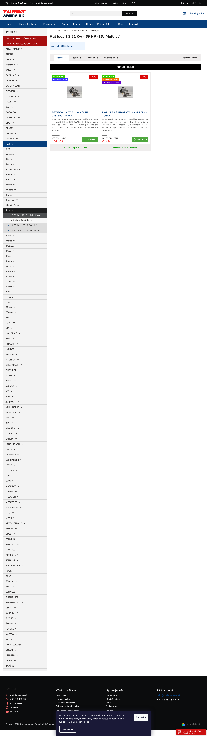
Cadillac (11, 75)
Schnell (10, 591)
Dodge (9, 133)
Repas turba (111, 695)
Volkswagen (13, 644)
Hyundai (10, 359)
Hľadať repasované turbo (23, 43)
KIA (7, 423)
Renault (10, 560)
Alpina (9, 54)
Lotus (9, 465)
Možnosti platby (119, 3)
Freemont (11, 200)
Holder (10, 349)
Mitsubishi (12, 507)
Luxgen (10, 470)
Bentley (10, 64)
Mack (9, 475)
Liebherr (11, 454)
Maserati (11, 486)
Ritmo (9, 276)
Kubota (10, 433)
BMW (8, 70)
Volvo (9, 650)
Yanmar (10, 655)
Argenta (10, 154)
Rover (9, 570)
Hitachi (10, 343)
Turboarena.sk (16, 703)
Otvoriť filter (125, 67)
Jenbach (10, 401)
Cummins (11, 96)
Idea (8, 210)
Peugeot (11, 544)
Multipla (10, 246)
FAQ (133, 3)
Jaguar (10, 386)
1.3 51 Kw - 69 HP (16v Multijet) (25, 215)
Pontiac (10, 549)
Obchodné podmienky (65, 702)
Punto (9, 261)
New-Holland (14, 523)
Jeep (8, 396)
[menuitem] (10, 24)
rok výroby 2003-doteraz (22, 220)
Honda (10, 354)
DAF (8, 107)
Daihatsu (11, 117)
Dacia (9, 101)
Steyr (9, 607)
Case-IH (10, 80)
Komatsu (11, 428)
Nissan (9, 528)
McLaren (11, 496)
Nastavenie (68, 729)
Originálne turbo (113, 699)
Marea (9, 240)
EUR (183, 3)
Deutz (9, 128)
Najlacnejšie (77, 57)
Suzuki (9, 618)
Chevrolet (12, 365)
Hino (8, 338)
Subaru (10, 613)
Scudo (9, 281)
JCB (7, 391)
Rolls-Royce (13, 565)
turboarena (14, 707)
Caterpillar (13, 85)
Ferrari (10, 138)
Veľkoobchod (112, 706)
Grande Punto (12, 205)
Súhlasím (141, 717)
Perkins (10, 539)
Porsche (11, 555)
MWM (9, 518)
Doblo (9, 184)
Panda (9, 256)
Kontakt (109, 710)
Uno (8, 317)
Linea (9, 235)
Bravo (9, 164)
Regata (9, 271)
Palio (8, 251)
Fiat (8, 144)
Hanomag (11, 333)
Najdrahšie (93, 57)
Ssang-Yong (13, 602)
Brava (9, 159)
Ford (8, 322)
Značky (10, 665)
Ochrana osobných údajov (67, 706)
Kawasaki (11, 412)
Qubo (9, 266)
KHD (8, 417)
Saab (8, 576)
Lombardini (12, 460)
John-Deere (12, 407)
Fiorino (9, 195)
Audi (8, 59)
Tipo (8, 302)
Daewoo (11, 112)
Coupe (9, 174)
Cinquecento (12, 169)
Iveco (9, 380)
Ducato (10, 189)
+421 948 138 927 (18, 699)
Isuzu (9, 375)
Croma (9, 179)
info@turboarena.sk (18, 695)
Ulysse (9, 307)
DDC (8, 122)
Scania (10, 581)
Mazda (9, 491)
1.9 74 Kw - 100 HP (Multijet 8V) (25, 230)
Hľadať (129, 13)
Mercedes (11, 502)
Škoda (9, 623)
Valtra (10, 634)
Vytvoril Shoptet (194, 724)
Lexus (9, 449)
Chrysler (11, 370)
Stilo (8, 291)
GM (7, 328)
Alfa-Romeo (13, 49)
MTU (8, 512)
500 (8, 149)
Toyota (10, 628)
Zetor (9, 660)
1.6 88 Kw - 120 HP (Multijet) (24, 225)
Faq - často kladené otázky (68, 710)
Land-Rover (13, 444)
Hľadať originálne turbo (22, 38)
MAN (8, 481)
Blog (108, 702)
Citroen (10, 91)
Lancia (9, 438)
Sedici (9, 286)
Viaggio (10, 312)
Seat (8, 586)
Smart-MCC (12, 597)
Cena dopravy (101, 3)
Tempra (10, 297)
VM (7, 639)
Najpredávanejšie (112, 57)
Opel (8, 533)
